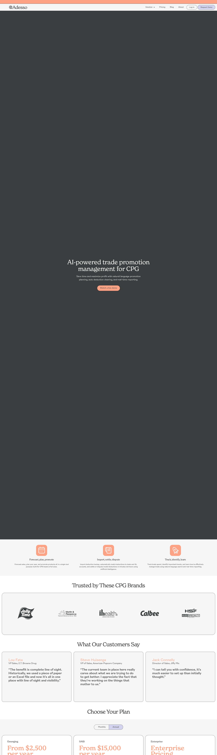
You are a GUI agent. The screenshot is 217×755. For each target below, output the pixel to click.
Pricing (162, 7)
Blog (172, 7)
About (181, 7)
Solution (148, 7)
